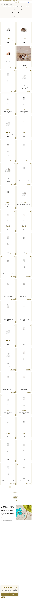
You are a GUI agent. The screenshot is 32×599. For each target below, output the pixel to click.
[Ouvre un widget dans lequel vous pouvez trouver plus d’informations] (3, 598)
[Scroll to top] (29, 596)
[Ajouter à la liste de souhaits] (14, 23)
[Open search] (3, 2)
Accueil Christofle (2, 4)
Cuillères (10, 4)
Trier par (25, 20)
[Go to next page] (24, 487)
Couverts (7, 4)
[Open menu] (1, 2)
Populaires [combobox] (29, 20)
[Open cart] (30, 2)
